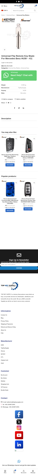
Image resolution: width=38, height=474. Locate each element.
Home (3, 15)
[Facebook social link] (16, 1)
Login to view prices (6, 62)
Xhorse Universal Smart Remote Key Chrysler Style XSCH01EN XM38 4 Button (28, 200)
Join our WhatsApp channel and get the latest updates (19, 465)
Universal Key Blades (23, 15)
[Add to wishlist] (16, 138)
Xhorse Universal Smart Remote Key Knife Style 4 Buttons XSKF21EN (28, 156)
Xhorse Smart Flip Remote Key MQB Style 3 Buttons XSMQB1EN (10, 156)
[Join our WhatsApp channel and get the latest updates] (19, 461)
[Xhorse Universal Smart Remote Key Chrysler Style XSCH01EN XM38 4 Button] (28, 188)
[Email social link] (19, 1)
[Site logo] (19, 6)
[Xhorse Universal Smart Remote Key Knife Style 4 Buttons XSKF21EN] (28, 144)
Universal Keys (10, 15)
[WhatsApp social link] (21, 1)
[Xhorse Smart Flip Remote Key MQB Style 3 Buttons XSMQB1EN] (10, 144)
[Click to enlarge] (5, 50)
